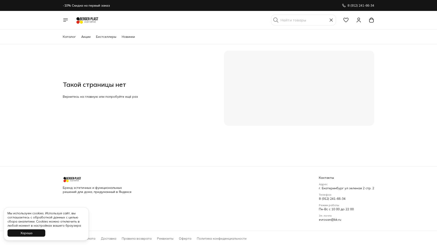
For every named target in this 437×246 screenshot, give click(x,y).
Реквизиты (165, 238)
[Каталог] (65, 20)
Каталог (69, 37)
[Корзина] (371, 20)
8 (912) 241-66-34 (332, 199)
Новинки (128, 37)
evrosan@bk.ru (330, 220)
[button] (346, 20)
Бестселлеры (106, 37)
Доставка (108, 238)
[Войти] (358, 20)
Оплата (89, 238)
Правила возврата (137, 238)
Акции (86, 37)
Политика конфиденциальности (221, 238)
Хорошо (26, 233)
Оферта (185, 238)
